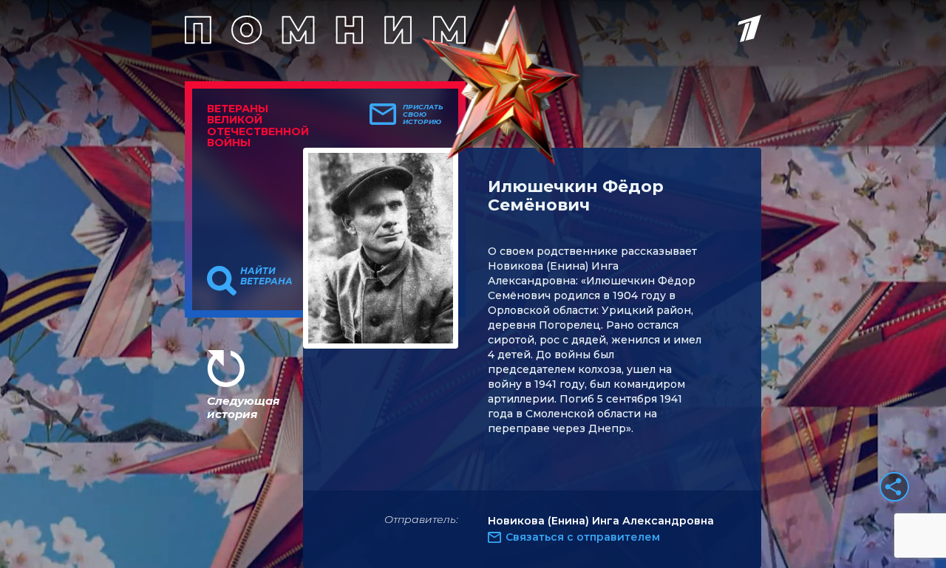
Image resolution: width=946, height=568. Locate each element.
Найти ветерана (266, 276)
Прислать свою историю (423, 114)
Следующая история (243, 407)
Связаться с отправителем (583, 537)
